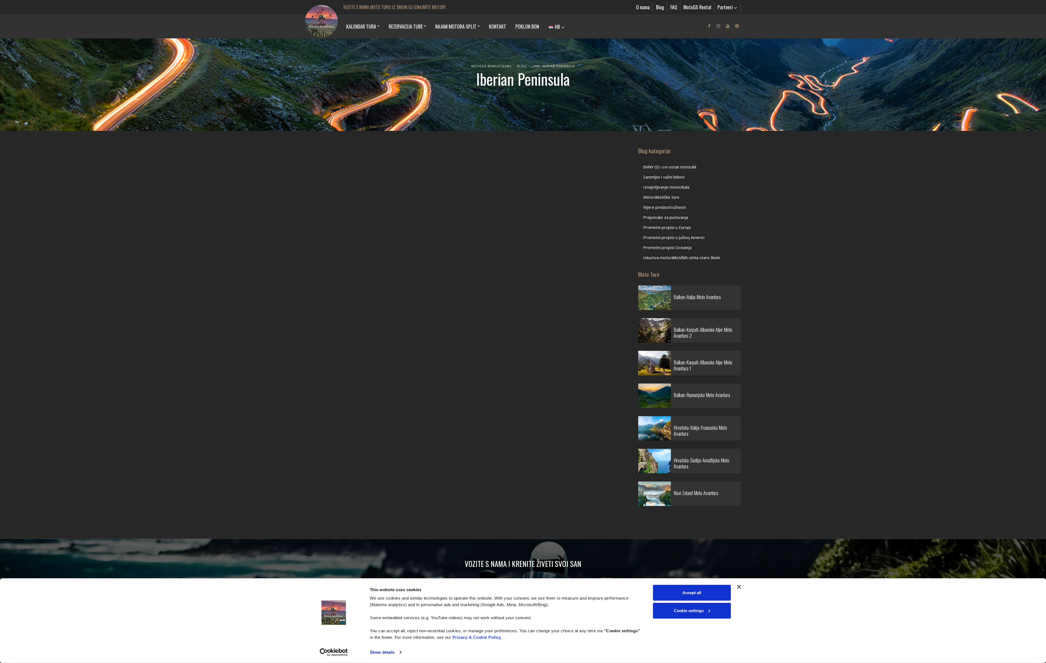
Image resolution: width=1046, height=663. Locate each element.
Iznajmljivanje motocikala (666, 187)
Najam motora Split (455, 26)
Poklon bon (527, 26)
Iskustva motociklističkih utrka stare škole (681, 257)
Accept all (691, 592)
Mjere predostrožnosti (664, 207)
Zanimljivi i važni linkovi (664, 177)
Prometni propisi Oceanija (667, 247)
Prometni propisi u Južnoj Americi (673, 237)
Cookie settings (689, 610)
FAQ (673, 7)
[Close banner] (739, 587)
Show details (382, 652)
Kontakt (497, 26)
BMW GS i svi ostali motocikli (669, 167)
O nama (643, 7)
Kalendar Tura (361, 26)
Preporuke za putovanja (665, 217)
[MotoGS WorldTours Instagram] (718, 26)
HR (557, 26)
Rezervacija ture (406, 26)
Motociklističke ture (661, 197)
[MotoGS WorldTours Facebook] (709, 26)
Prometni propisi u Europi (667, 227)
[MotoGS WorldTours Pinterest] (737, 26)
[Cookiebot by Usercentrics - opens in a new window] (334, 652)
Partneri (725, 7)
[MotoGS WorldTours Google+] (727, 26)
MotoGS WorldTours (491, 66)
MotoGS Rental (697, 7)
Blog (660, 7)
